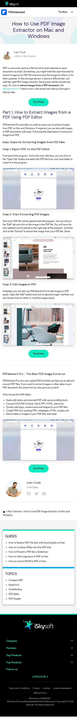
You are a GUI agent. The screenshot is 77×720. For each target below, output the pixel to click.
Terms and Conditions (19, 688)
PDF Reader (15, 598)
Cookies (46, 688)
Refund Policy (40, 692)
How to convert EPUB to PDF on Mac (27, 561)
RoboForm (14, 585)
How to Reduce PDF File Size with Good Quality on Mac (37, 542)
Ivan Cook (20, 52)
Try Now (62, 12)
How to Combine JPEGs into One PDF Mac (30, 547)
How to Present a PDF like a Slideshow (28, 552)
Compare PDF (16, 580)
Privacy (36, 688)
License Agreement (62, 688)
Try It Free (38, 102)
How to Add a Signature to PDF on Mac (28, 556)
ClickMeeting (15, 589)
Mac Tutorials (29, 56)
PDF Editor (14, 594)
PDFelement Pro (11, 88)
